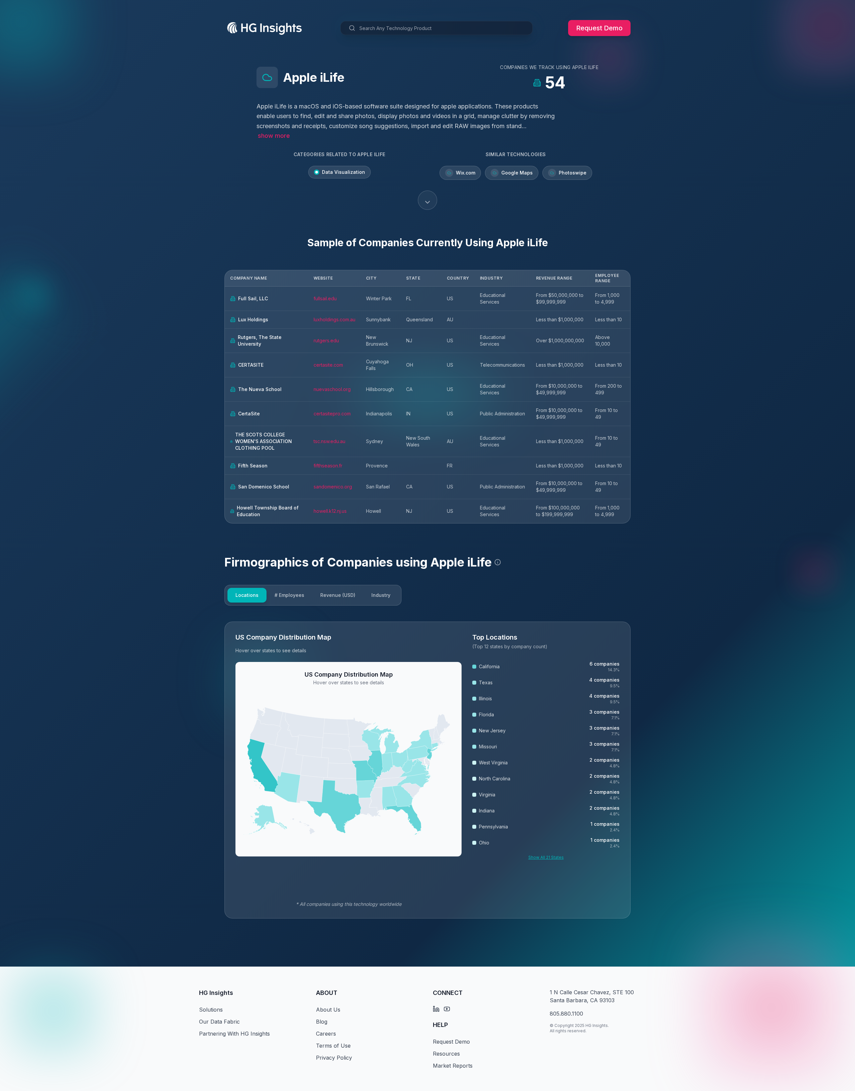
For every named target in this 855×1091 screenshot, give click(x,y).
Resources (446, 1053)
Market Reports (453, 1065)
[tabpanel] (427, 770)
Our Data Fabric (219, 1021)
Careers (326, 1033)
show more (274, 135)
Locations (247, 595)
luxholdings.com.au (334, 319)
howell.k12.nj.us (330, 511)
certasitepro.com (332, 413)
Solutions (211, 1009)
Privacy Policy (334, 1057)
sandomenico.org (333, 486)
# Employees (289, 595)
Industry (380, 595)
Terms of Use (333, 1045)
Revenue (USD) (337, 595)
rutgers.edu (326, 340)
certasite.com (328, 365)
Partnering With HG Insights (234, 1033)
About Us (328, 1009)
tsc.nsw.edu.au (329, 441)
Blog (321, 1021)
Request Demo (599, 28)
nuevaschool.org (332, 389)
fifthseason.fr (328, 465)
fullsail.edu (325, 298)
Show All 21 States (546, 857)
